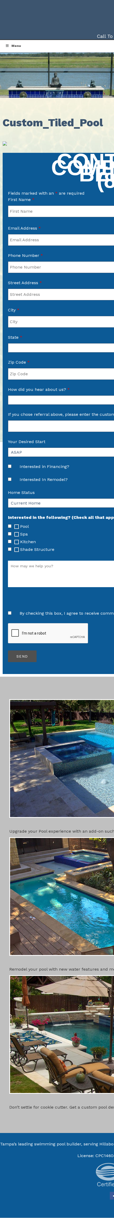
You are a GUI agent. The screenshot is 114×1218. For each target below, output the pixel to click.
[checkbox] (9, 526)
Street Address (25, 282)
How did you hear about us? (39, 389)
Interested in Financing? (44, 466)
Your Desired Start (26, 441)
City (13, 310)
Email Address (24, 228)
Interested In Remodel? (44, 479)
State (15, 337)
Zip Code (19, 362)
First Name (21, 199)
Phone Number (25, 255)
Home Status (21, 492)
